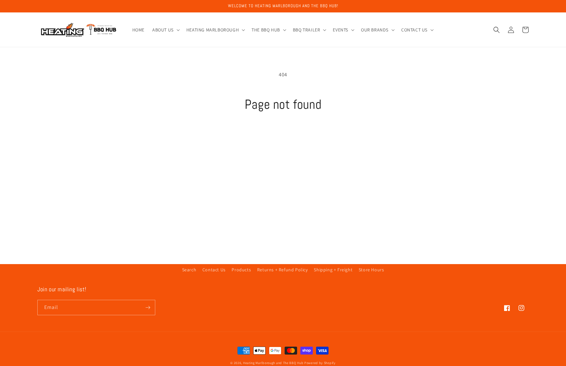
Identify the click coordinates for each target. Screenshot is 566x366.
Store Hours (371, 270)
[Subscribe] (148, 307)
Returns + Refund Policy (282, 270)
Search (189, 270)
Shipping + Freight (333, 270)
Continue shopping (283, 137)
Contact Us (214, 270)
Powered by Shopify (320, 363)
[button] (165, 30)
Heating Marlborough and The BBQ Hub (273, 363)
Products (241, 270)
